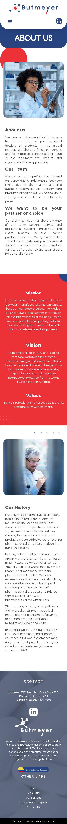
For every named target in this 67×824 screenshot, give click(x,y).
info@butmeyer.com (38, 699)
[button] (9, 21)
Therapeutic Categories (33, 802)
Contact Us (33, 807)
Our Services (33, 797)
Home (33, 788)
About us (33, 793)
